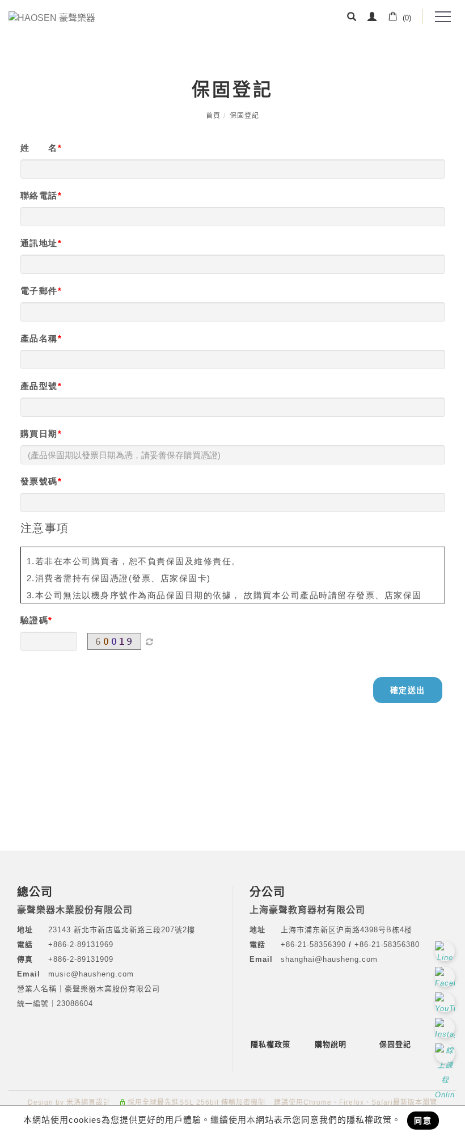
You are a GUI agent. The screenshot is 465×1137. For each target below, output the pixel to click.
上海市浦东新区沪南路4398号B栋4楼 (346, 929)
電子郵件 (39, 290)
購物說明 (330, 1044)
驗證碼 (34, 620)
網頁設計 (96, 1102)
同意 (423, 1120)
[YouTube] (446, 1002)
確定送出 (407, 690)
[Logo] (52, 17)
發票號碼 (39, 481)
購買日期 (39, 433)
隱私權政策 (270, 1044)
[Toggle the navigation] (442, 17)
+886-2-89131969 (80, 944)
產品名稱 (39, 338)
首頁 (213, 116)
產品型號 (39, 386)
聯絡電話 (39, 195)
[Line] (446, 951)
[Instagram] (446, 1028)
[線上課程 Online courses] (446, 1053)
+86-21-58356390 (315, 944)
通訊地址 (39, 243)
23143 (59, 929)
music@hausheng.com (91, 974)
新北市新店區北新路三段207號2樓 (133, 929)
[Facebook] (446, 977)
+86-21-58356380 (387, 944)
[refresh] (149, 641)
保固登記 (244, 116)
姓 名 (39, 148)
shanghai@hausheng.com (329, 959)
